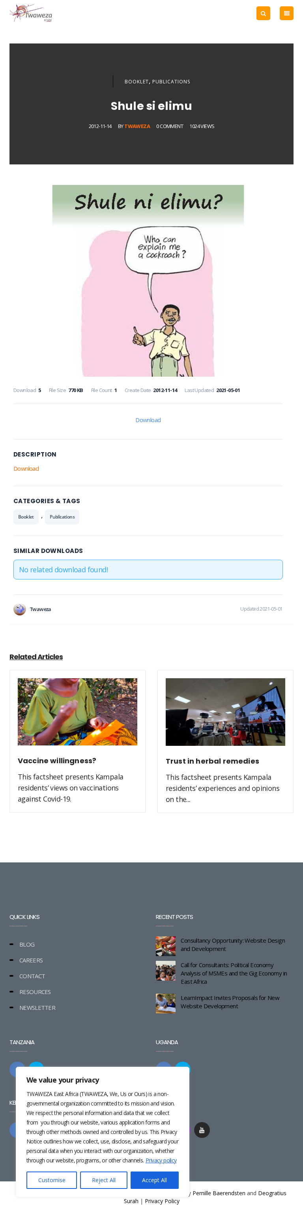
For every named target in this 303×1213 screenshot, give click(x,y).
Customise (51, 1180)
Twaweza (137, 126)
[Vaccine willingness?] (77, 716)
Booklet (137, 81)
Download (148, 420)
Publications (171, 81)
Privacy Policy (162, 1201)
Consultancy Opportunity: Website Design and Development (233, 944)
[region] (102, 1132)
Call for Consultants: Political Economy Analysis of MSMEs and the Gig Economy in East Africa (234, 973)
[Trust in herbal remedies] (225, 716)
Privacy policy (161, 1160)
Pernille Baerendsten (219, 1193)
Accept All (154, 1180)
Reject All (104, 1180)
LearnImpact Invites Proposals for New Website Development (230, 1002)
